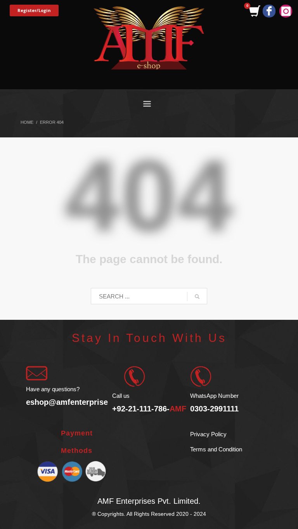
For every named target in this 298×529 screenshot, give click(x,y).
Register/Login (34, 10)
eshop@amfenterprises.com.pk (84, 402)
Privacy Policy (208, 434)
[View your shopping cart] (254, 11)
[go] (197, 296)
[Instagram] (285, 11)
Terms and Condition (216, 449)
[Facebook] (269, 11)
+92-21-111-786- (149, 408)
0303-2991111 (214, 408)
